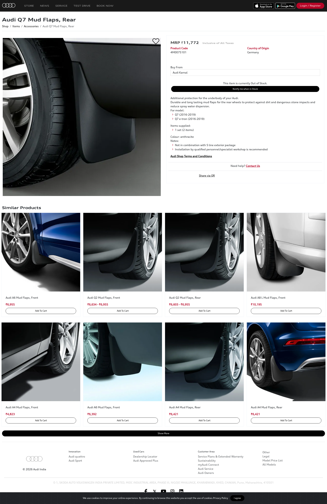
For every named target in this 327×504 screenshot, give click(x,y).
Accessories (31, 26)
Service (61, 5)
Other (266, 452)
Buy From (176, 67)
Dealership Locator (145, 456)
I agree (237, 498)
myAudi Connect (208, 464)
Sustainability (207, 460)
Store (29, 5)
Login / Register (310, 5)
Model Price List (272, 460)
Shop (5, 26)
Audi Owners (206, 473)
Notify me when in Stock (245, 89)
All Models (269, 464)
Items (16, 26)
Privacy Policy (220, 498)
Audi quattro (77, 456)
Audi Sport (75, 460)
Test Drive (82, 5)
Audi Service (205, 468)
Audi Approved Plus (145, 460)
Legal (265, 456)
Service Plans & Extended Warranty (220, 456)
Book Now (105, 5)
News (44, 5)
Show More (163, 433)
